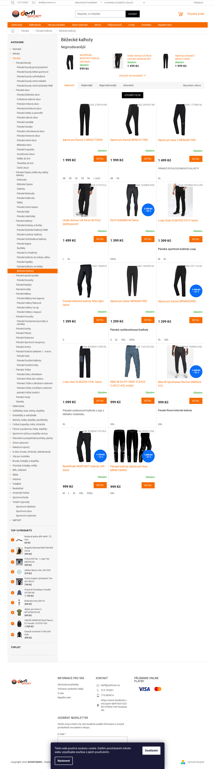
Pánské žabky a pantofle (30, 113)
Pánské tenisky (25, 126)
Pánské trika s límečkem (29, 374)
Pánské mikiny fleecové (29, 303)
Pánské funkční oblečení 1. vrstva (33, 351)
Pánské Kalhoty (24, 220)
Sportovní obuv (24, 511)
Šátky (20, 202)
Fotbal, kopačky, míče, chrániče (29, 424)
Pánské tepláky (25, 262)
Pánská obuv (23, 90)
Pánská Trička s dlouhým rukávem (35, 383)
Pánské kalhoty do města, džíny (33, 257)
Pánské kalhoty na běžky (30, 266)
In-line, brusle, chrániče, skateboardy (32, 451)
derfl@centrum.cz (110, 685)
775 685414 (107, 695)
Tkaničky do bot (25, 163)
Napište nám (64, 697)
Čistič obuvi (23, 167)
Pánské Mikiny (23, 293)
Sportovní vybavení (26, 515)
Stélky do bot (23, 158)
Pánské (16, 58)
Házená (17, 479)
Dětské (16, 53)
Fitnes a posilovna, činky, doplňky (30, 429)
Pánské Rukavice (25, 337)
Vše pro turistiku (21, 456)
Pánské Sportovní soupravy (30, 342)
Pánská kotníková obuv (29, 108)
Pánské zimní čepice (27, 207)
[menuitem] (16, 25)
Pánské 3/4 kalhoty (27, 252)
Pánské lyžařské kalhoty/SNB (32, 230)
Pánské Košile (23, 289)
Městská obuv (24, 145)
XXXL (113, 259)
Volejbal (17, 483)
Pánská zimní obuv (27, 140)
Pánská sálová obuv (27, 117)
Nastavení (64, 760)
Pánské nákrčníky (26, 216)
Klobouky (22, 179)
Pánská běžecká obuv (28, 94)
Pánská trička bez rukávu (30, 378)
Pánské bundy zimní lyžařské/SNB (35, 85)
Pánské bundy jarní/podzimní (32, 67)
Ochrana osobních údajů (118, 2)
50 (70, 178)
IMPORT (17, 520)
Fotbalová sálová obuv (29, 99)
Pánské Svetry (23, 347)
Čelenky (21, 188)
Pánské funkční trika (27, 365)
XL (159, 178)
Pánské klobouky (26, 193)
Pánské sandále (25, 122)
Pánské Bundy (23, 62)
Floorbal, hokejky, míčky (25, 465)
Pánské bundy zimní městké (31, 81)
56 (88, 178)
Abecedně (128, 85)
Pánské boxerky (25, 280)
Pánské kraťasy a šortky (29, 225)
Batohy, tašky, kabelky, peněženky (30, 420)
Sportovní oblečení (25, 506)
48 (64, 178)
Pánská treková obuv (28, 104)
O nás (61, 693)
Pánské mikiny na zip (28, 307)
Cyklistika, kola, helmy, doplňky (29, 410)
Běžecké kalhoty (25, 271)
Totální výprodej (21, 502)
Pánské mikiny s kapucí (29, 312)
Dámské (17, 49)
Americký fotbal (21, 492)
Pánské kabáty (24, 284)
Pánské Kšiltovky (26, 198)
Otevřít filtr (133, 95)
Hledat (132, 14)
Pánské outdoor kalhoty (29, 234)
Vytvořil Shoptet (195, 762)
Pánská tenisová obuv (28, 135)
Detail (100, 158)
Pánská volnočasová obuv (31, 131)
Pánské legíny (24, 243)
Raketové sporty (21, 447)
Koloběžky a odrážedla (24, 415)
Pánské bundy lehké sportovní (32, 71)
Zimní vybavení (20, 442)
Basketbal (18, 488)
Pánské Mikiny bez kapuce (30, 298)
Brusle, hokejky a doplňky (26, 461)
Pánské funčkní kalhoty (29, 360)
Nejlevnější (86, 85)
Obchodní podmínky (86, 2)
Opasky (20, 401)
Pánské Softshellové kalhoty (31, 239)
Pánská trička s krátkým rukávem (34, 388)
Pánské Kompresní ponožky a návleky (32, 322)
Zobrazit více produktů (131, 75)
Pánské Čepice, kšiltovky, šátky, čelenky (32, 174)
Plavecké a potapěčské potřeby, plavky (33, 438)
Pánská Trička (23, 369)
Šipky (15, 474)
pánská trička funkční (28, 392)
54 (82, 178)
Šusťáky (21, 248)
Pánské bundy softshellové (31, 76)
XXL (123, 339)
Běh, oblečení (19, 470)
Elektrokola (18, 406)
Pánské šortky (23, 328)
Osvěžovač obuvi (26, 154)
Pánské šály (23, 211)
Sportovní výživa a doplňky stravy (30, 433)
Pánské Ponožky (24, 316)
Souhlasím (151, 750)
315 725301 (107, 690)
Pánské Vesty (23, 397)
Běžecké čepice (25, 184)
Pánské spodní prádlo (27, 275)
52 (76, 178)
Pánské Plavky (23, 333)
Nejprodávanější (107, 85)
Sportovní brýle (20, 497)
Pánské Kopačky (25, 149)
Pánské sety (23, 356)
